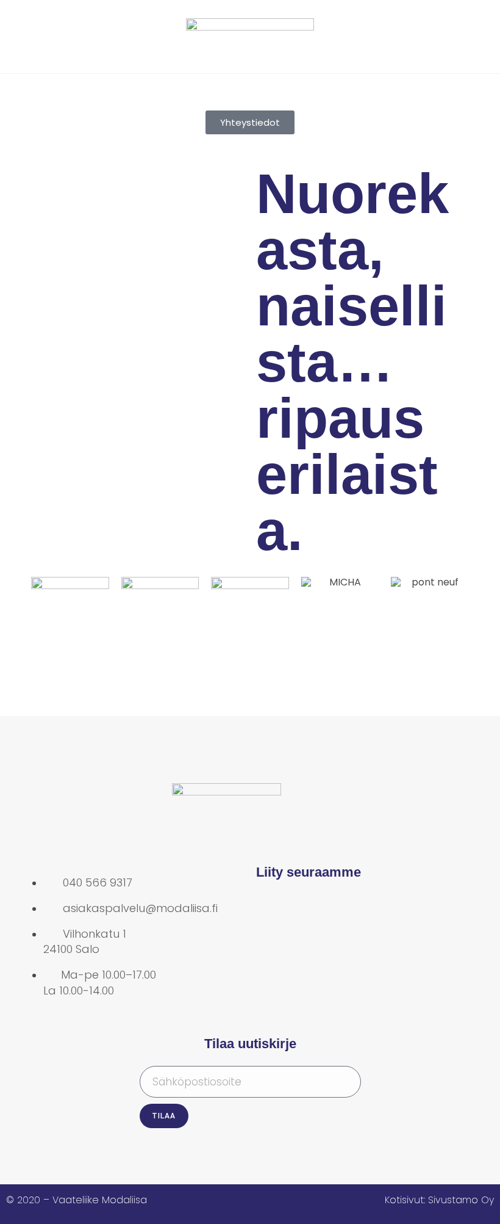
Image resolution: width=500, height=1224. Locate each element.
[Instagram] (311, 909)
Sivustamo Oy (461, 1200)
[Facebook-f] (271, 909)
